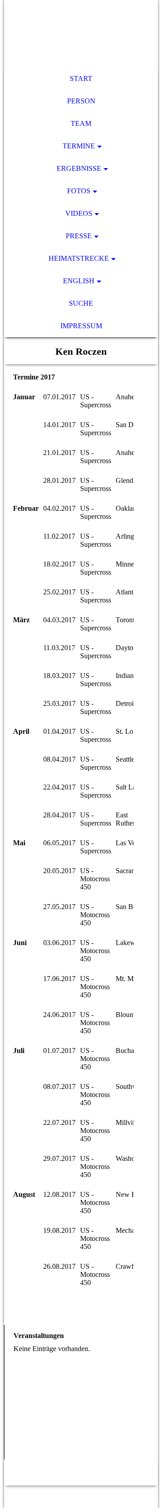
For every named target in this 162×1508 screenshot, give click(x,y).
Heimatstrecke (79, 258)
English (78, 281)
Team (81, 123)
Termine (79, 146)
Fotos (78, 191)
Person (81, 101)
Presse (79, 236)
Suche (81, 303)
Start (81, 78)
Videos (78, 213)
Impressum (81, 326)
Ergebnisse (79, 168)
